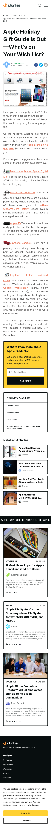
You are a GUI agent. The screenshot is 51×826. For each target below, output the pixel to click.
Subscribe (25, 381)
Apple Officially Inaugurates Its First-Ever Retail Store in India (23, 427)
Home (5, 16)
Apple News (17, 16)
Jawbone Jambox (20, 242)
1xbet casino (12, 419)
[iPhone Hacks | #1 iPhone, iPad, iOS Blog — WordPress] (11, 5)
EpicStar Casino (13, 406)
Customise (26, 820)
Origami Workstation (15, 287)
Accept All (25, 813)
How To (6, 773)
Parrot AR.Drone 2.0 (22, 192)
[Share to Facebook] (36, 65)
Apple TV (15, 223)
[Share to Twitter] (41, 65)
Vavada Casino (13, 413)
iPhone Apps (8, 769)
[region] (25, 804)
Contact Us (7, 760)
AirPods (29, 520)
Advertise (7, 778)
